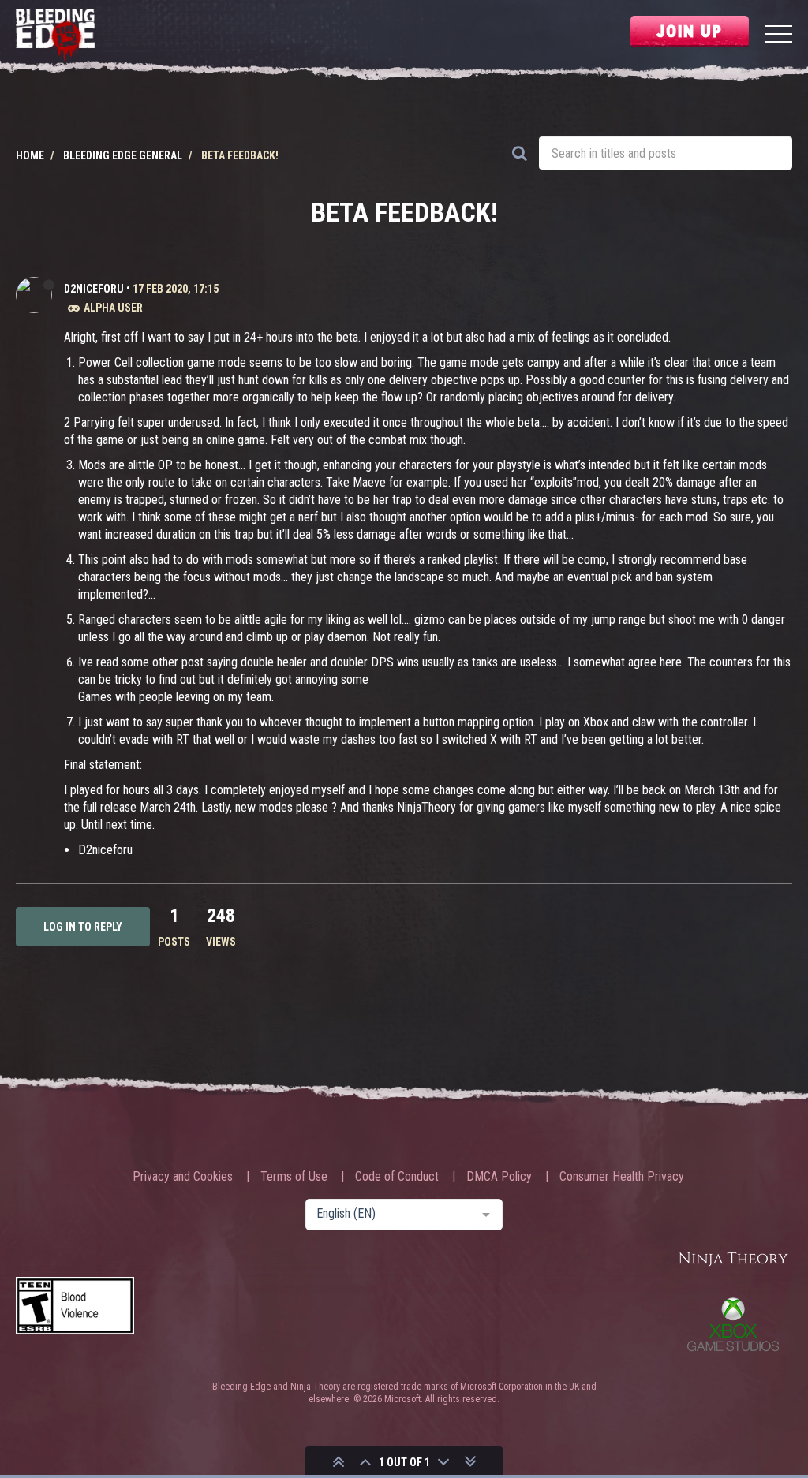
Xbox (733, 1324)
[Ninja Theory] (733, 1260)
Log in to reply (82, 926)
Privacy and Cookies (183, 1176)
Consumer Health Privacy (621, 1176)
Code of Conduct (397, 1176)
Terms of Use (293, 1176)
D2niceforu (94, 288)
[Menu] (778, 35)
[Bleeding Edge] (55, 36)
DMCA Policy (499, 1176)
